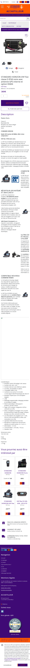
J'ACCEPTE (22, 665)
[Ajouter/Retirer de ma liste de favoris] (26, 103)
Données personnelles (6, 590)
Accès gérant (25, 640)
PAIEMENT (4, 571)
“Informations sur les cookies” (14, 658)
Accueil (4, 23)
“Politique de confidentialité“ (11, 659)
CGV (3, 566)
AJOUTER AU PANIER (12, 103)
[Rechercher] (28, 18)
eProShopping (16, 640)
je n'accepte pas (7, 665)
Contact (13, 2)
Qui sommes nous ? (6, 564)
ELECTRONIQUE (12, 23)
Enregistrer (21, 68)
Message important (6, 573)
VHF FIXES (19, 26)
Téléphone (4, 604)
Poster (16, 72)
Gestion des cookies (6, 588)
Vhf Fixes (4, 86)
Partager (10, 68)
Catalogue (4, 560)
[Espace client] (18, 2)
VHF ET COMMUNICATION (8, 26)
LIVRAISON (4, 569)
